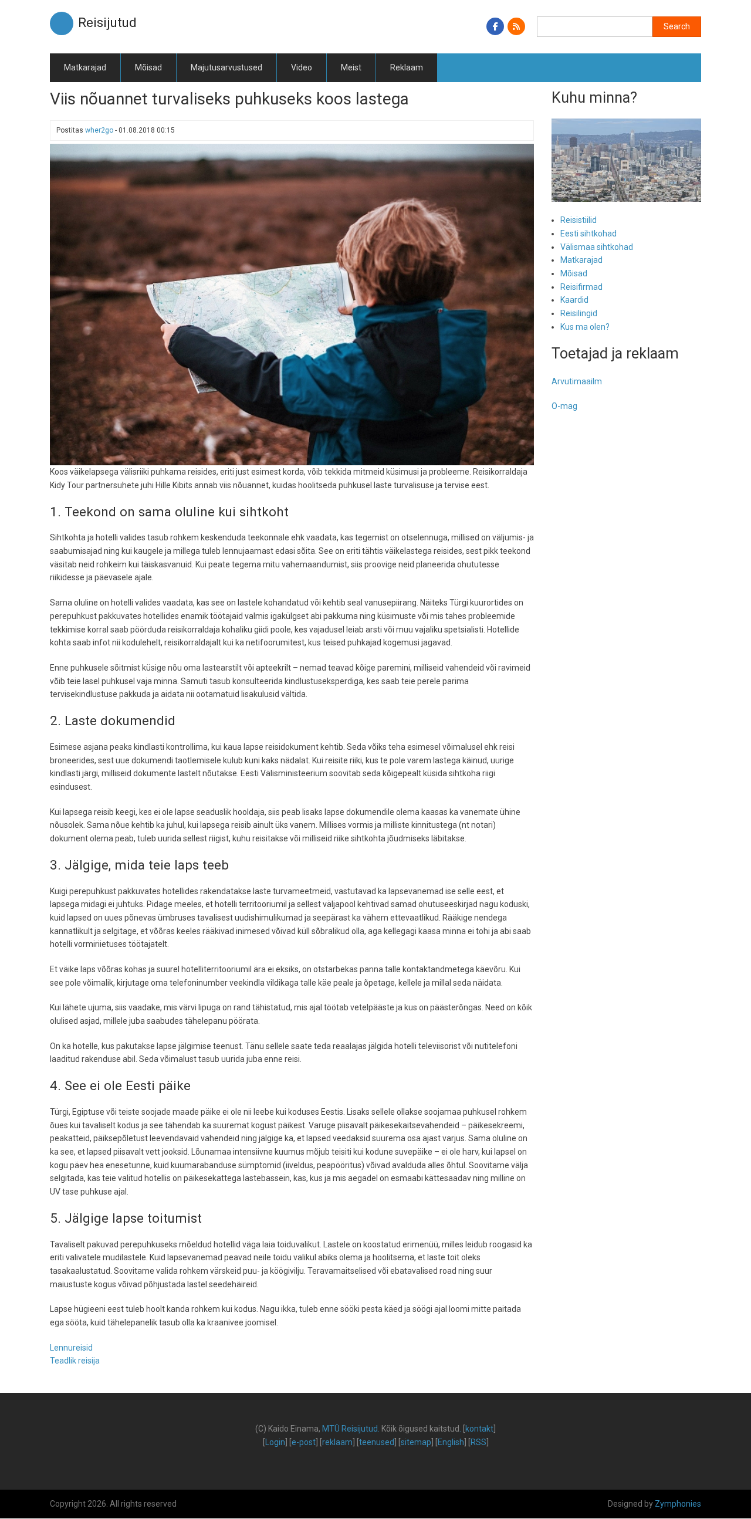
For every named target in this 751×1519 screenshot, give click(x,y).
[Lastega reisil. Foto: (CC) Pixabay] (292, 304)
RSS (478, 1442)
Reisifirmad (581, 287)
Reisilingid (578, 313)
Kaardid (574, 300)
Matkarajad (85, 67)
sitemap (416, 1442)
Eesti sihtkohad (588, 233)
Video (301, 67)
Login (275, 1442)
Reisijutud (107, 22)
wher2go (99, 130)
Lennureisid (71, 1347)
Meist (351, 67)
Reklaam (406, 67)
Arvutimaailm (577, 381)
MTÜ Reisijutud (350, 1428)
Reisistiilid (578, 220)
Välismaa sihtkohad (596, 247)
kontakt (479, 1428)
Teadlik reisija (75, 1360)
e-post (304, 1442)
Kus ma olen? (585, 326)
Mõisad (148, 67)
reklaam (337, 1442)
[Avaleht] (61, 23)
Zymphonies (678, 1503)
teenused (376, 1442)
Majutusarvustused (226, 67)
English (451, 1442)
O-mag (564, 406)
